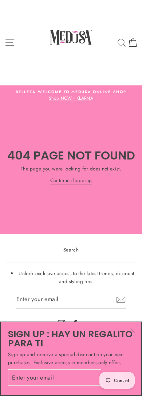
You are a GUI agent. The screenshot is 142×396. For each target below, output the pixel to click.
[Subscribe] (121, 299)
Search (71, 249)
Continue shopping (71, 180)
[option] (71, 95)
